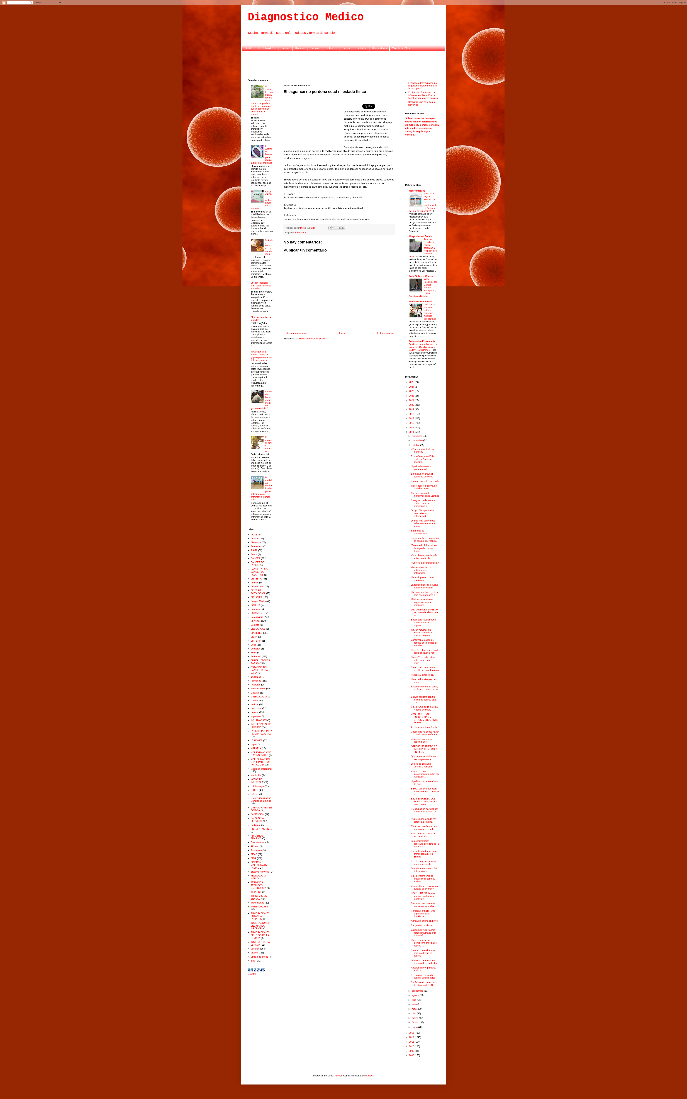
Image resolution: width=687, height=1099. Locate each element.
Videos (254, 952)
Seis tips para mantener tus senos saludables (423, 905)
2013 (412, 1033)
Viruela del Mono (401, 48)
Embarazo (331, 48)
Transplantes (257, 902)
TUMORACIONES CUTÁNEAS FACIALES (260, 916)
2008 (412, 1055)
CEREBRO (256, 578)
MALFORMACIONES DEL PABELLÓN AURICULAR (261, 762)
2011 (412, 1041)
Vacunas (255, 948)
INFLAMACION (259, 720)
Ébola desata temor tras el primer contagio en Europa (424, 854)
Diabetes (300, 48)
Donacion (255, 648)
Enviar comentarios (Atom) (312, 338)
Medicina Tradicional (261, 768)
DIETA (254, 637)
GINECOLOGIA (259, 696)
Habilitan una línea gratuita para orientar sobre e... (424, 593)
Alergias (255, 538)
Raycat (338, 1075)
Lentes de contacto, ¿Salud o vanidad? (422, 765)
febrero (416, 1022)
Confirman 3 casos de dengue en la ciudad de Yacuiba (424, 643)
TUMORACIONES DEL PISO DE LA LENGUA (260, 935)
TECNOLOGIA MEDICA (258, 877)
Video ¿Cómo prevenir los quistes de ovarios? (424, 887)
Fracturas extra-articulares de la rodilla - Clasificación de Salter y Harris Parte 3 (423, 347)
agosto (416, 995)
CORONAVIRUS (267, 48)
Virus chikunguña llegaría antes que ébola (424, 557)
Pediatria (362, 48)
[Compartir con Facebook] (340, 228)
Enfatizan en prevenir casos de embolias (422, 475)
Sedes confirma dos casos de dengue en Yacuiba (425, 539)
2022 (412, 395)
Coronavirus (257, 617)
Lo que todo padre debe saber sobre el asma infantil (423, 523)
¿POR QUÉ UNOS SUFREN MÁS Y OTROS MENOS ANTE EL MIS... (424, 718)
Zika (253, 960)
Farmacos (256, 680)
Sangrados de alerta (421, 925)
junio (414, 1004)
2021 (412, 400)
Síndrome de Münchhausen (419, 532)
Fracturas (255, 684)
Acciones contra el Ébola (424, 727)
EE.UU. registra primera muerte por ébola (423, 862)
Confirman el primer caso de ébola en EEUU (424, 984)
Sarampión (256, 850)
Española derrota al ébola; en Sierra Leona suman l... (424, 689)
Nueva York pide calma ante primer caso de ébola (423, 660)
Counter (252, 974)
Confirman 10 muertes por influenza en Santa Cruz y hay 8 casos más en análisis (423, 95)
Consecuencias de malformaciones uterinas (425, 494)
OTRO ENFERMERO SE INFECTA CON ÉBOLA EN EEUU (424, 749)
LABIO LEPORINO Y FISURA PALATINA (262, 732)
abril (414, 1013)
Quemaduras (379, 48)
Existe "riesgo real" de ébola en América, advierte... (422, 459)
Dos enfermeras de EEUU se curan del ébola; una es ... (424, 612)
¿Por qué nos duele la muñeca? (422, 450)
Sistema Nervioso (260, 871)
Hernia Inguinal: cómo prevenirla (422, 579)
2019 (412, 409)
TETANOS (256, 892)
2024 (412, 386)
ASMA (254, 550)
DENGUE (255, 621)
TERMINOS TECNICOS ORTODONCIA (258, 885)
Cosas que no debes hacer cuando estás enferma (425, 733)
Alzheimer (256, 542)
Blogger (369, 1075)
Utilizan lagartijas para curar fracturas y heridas (261, 285)
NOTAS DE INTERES (256, 781)
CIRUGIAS (256, 597)
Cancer (285, 48)
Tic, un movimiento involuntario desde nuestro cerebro (421, 633)
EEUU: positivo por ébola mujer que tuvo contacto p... (425, 791)
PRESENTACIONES (261, 829)
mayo (415, 1009)
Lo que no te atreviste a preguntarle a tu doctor (424, 962)
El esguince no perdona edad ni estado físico (423, 976)
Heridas (346, 48)
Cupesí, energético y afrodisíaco (269, 247)
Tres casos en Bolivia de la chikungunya (424, 487)
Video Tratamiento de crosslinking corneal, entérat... (423, 879)
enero (415, 1027)
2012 (412, 1037)
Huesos (255, 712)
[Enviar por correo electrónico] (330, 228)
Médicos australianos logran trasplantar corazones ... (422, 602)
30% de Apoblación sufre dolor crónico (424, 870)
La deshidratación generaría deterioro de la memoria (425, 844)
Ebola (254, 652)
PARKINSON (257, 814)
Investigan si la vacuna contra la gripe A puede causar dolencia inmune (261, 355)
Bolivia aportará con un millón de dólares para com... (423, 699)
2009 (412, 1051)
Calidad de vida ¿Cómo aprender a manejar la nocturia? (423, 933)
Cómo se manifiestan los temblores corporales (424, 827)
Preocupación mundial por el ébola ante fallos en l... (424, 812)
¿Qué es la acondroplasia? (425, 562)
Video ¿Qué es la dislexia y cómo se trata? (424, 708)
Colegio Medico (259, 601)
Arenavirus (256, 546)
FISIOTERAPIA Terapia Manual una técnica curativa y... (423, 896)
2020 (412, 405)
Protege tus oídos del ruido (425, 481)
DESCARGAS (258, 628)
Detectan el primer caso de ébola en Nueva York (425, 651)
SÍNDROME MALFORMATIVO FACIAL (260, 865)
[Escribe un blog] (333, 228)
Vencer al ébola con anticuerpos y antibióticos (421, 570)
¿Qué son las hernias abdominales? (422, 740)
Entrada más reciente (295, 333)
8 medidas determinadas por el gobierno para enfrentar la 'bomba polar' (422, 86)
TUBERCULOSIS (260, 906)
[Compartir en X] (336, 228)
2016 (412, 423)
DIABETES (256, 633)
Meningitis (256, 775)
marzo (415, 1018)
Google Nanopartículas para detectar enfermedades (423, 513)
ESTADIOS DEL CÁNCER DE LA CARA (259, 670)
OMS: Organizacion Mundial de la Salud (261, 799)
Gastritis (255, 692)
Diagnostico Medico (306, 17)
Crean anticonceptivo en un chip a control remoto (425, 669)
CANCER (255, 558)
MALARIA (256, 748)
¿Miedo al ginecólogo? (422, 674)
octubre (416, 445)
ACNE (254, 534)
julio (414, 1000)
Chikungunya (257, 586)
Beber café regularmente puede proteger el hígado (423, 622)
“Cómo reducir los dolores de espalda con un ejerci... (424, 548)
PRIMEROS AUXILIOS (257, 837)
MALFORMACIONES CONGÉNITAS (261, 754)
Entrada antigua (385, 333)
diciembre (417, 436)
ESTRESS (256, 676)
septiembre (418, 990)
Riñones (255, 846)
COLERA (255, 605)
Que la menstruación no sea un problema (423, 758)
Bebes (254, 554)
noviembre (417, 440)
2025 (412, 382)
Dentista (255, 625)
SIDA (253, 858)
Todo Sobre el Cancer (421, 276)
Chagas (255, 582)
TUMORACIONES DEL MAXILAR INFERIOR (260, 926)
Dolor (253, 644)
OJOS (254, 794)
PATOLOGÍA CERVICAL (257, 819)
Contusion (256, 609)
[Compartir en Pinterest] (343, 228)
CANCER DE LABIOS (257, 564)
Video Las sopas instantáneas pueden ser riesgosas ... (425, 774)
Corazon (315, 48)
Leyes (254, 744)
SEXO (254, 854)
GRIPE (254, 700)
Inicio (342, 333)
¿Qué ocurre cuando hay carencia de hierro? (424, 820)
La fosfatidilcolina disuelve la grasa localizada (424, 586)
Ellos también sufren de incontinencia (423, 835)
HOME (248, 48)
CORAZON (256, 613)
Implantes (256, 716)
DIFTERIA (256, 640)
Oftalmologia (257, 786)
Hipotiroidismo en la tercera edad (421, 468)
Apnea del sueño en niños (424, 920)
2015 (412, 427)
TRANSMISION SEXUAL (259, 897)
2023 (412, 391)
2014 (412, 432)
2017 (412, 418)
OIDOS (254, 790)
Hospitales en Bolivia (420, 236)
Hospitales (256, 708)
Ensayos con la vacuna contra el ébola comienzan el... (423, 503)
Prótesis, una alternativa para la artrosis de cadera (423, 953)
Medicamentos (417, 190)
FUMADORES (258, 688)
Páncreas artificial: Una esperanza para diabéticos (423, 913)
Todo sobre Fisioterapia (422, 341)
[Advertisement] (343, 64)
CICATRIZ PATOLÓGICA (258, 592)
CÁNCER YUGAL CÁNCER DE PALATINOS (260, 572)
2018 (412, 414)
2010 (412, 1046)
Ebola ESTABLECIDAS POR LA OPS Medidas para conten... (424, 801)
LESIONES (300, 232)
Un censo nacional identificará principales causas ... (424, 943)
